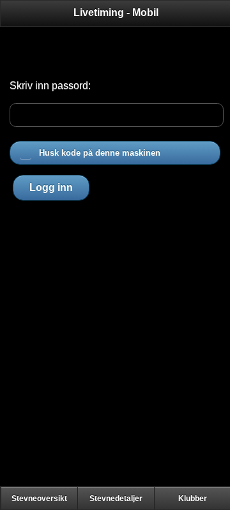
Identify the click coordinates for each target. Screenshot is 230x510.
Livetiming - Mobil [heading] (115, 12)
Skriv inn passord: (50, 85)
